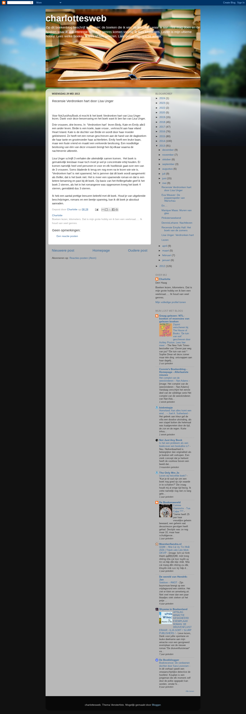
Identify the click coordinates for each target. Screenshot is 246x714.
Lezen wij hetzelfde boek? (173, 475)
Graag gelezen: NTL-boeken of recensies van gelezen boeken (174, 318)
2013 (162, 145)
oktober (167, 159)
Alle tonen (190, 691)
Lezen (165, 240)
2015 (162, 136)
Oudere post (137, 250)
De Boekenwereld (170, 502)
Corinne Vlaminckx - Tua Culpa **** (181, 508)
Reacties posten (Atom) (83, 258)
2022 (162, 107)
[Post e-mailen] (96, 209)
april (165, 246)
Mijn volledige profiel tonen (170, 302)
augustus (167, 168)
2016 (162, 131)
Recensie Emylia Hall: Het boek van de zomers (176, 229)
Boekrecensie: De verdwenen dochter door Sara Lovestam (174, 664)
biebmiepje (166, 407)
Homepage (101, 250)
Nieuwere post (63, 250)
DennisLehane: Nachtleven (177, 222)
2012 (162, 266)
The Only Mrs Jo (169, 472)
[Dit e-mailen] (103, 209)
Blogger (156, 705)
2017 (162, 126)
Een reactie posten (67, 236)
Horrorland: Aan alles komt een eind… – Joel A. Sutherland (175, 412)
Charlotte (164, 279)
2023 (162, 103)
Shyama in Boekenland (173, 609)
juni (164, 178)
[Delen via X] (110, 209)
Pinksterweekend (171, 218)
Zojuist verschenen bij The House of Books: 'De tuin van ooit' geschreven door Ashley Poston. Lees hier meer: (174, 335)
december (168, 150)
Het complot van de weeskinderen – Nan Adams (174, 379)
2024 (162, 98)
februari (167, 255)
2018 (162, 122)
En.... (164, 205)
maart (166, 250)
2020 (162, 112)
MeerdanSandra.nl (170, 544)
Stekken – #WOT (168, 582)
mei (164, 183)
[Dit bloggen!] (106, 209)
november (168, 154)
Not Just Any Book (170, 440)
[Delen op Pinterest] (116, 209)
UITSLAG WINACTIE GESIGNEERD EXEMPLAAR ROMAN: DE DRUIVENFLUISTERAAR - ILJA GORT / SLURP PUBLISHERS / (175, 623)
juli (164, 173)
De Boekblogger (169, 660)
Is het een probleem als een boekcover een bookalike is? (174, 444)
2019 (162, 117)
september (168, 164)
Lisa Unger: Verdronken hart (178, 235)
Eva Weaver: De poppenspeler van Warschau (173, 198)
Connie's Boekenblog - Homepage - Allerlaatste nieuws (173, 372)
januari (166, 260)
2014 (162, 141)
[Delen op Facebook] (113, 209)
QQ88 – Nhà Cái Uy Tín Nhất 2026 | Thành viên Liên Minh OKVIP (174, 550)
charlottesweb (76, 18)
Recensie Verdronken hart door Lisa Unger (176, 188)
